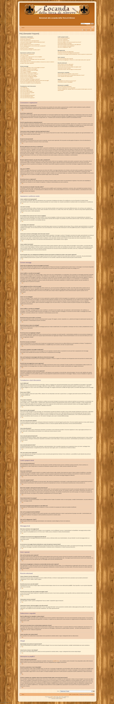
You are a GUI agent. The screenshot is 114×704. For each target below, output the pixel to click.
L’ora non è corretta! (24, 55)
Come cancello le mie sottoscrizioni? (65, 76)
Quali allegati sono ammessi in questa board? (67, 80)
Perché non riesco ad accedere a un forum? (29, 74)
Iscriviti (88, 29)
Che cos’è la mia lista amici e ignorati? (65, 58)
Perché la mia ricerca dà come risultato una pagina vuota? (69, 66)
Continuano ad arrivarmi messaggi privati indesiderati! (68, 52)
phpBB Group (56, 661)
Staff (70, 694)
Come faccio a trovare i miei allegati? (65, 82)
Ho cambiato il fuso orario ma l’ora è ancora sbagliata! (31, 56)
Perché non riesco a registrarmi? (27, 48)
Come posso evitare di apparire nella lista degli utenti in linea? (32, 42)
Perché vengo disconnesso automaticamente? (29, 40)
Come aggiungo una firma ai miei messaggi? (29, 70)
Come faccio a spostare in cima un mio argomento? (30, 83)
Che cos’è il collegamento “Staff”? (64, 47)
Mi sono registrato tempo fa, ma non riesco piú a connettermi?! (32, 45)
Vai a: (58, 691)
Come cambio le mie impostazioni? (27, 54)
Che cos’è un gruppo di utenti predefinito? (66, 45)
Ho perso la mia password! (25, 43)
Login (93, 29)
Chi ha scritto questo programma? (65, 86)
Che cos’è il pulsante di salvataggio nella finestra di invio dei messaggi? (34, 80)
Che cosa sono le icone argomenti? (27, 97)
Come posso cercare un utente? (64, 68)
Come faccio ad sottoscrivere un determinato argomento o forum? (71, 75)
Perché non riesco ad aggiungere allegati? (28, 76)
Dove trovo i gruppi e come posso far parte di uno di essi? (69, 42)
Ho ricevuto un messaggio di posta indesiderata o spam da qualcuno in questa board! (75, 54)
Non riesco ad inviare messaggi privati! (65, 51)
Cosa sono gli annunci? (25, 93)
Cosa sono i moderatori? (63, 39)
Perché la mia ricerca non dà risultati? (65, 65)
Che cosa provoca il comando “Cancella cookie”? (30, 49)
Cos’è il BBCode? (23, 87)
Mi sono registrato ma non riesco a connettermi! (30, 44)
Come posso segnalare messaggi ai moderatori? (30, 79)
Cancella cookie (75, 694)
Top (22, 109)
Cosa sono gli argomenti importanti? (27, 95)
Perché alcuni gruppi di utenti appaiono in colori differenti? (69, 44)
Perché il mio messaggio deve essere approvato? (30, 81)
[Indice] (57, 15)
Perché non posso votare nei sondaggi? (28, 75)
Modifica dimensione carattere (92, 27)
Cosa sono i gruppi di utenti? (63, 40)
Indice (23, 27)
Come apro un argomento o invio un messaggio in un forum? (32, 67)
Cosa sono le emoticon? (25, 90)
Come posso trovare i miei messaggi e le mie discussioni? (69, 69)
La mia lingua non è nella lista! (26, 58)
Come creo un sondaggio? (25, 71)
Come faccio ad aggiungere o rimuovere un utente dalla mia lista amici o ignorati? (74, 59)
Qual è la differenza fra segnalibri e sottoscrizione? (68, 73)
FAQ (84, 29)
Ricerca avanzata (90, 24)
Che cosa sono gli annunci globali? (27, 92)
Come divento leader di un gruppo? (65, 43)
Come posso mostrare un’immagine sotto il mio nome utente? (32, 59)
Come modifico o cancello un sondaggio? (28, 72)
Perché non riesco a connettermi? (27, 38)
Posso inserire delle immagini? (26, 91)
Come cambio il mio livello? (25, 60)
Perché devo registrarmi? (25, 39)
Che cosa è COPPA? (24, 47)
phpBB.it (61, 698)
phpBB (51, 696)
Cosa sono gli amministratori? (64, 38)
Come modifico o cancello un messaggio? (28, 68)
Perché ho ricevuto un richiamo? (26, 77)
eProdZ (53, 697)
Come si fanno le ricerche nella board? (65, 64)
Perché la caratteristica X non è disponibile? (66, 87)
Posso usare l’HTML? (24, 88)
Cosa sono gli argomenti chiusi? (26, 96)
